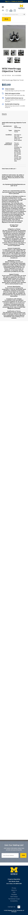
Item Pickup (14, 896)
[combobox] (14, 14)
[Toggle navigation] (3, 6)
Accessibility (14, 901)
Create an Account (17, 1)
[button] (6, 52)
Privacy (14, 888)
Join (23, 855)
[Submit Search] (24, 14)
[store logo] (21, 6)
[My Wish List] (7, 10)
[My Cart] (15, 10)
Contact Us (11, 907)
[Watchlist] (3, 10)
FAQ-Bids (14, 894)
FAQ (14, 892)
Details (4, 114)
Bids (6, 19)
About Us (14, 890)
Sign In (7, 1)
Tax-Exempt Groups (14, 899)
